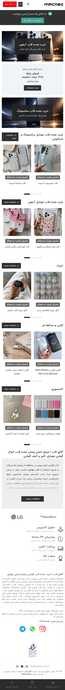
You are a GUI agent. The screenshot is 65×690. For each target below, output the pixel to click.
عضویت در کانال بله (33, 20)
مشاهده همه (11, 137)
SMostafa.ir (26, 674)
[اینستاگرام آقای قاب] (42, 628)
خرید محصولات (32, 88)
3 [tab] (35, 194)
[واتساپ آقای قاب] (32, 628)
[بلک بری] (48, 517)
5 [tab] (40, 194)
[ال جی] (16, 517)
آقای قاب (27, 671)
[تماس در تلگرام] (22, 666)
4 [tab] (37, 194)
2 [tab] (32, 194)
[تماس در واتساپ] (17, 666)
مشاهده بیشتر (32, 498)
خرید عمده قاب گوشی (39, 574)
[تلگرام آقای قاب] (23, 628)
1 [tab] (27, 194)
